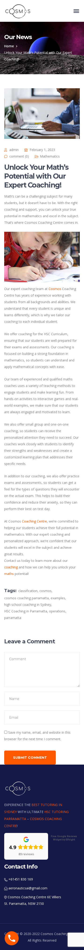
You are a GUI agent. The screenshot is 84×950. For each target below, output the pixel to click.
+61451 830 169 (20, 879)
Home (9, 46)
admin (14, 149)
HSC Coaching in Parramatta (25, 611)
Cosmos (55, 289)
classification (28, 591)
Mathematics (50, 156)
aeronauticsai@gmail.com (27, 888)
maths (9, 573)
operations (57, 611)
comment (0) (19, 156)
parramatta (12, 617)
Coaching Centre (34, 521)
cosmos (45, 591)
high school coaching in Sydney (27, 604)
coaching (11, 567)
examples (58, 598)
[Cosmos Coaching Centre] (18, 11)
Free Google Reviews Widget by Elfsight (64, 838)
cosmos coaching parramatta (26, 598)
